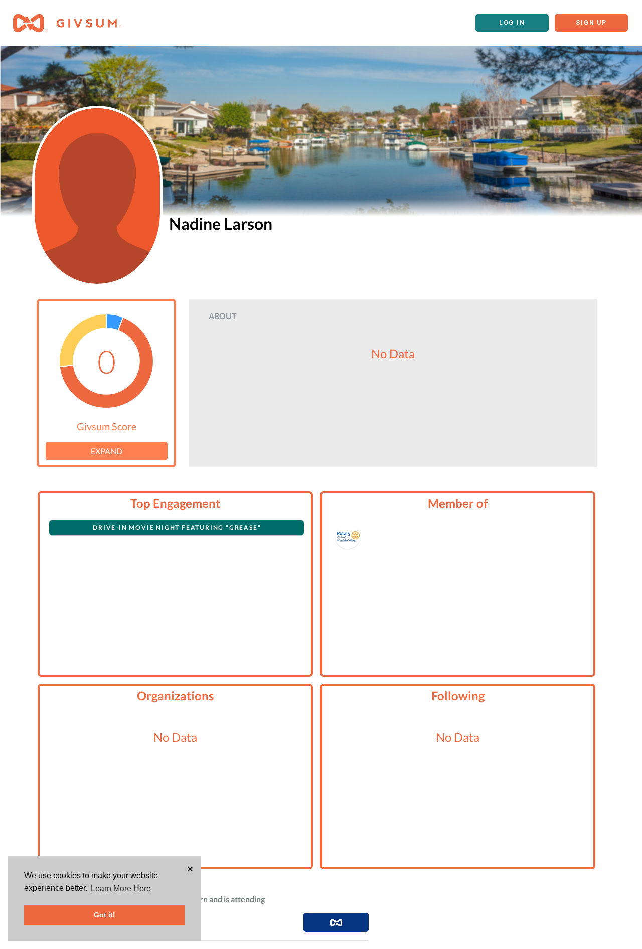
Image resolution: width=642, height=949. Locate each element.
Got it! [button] (104, 915)
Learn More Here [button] (121, 888)
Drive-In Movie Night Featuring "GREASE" (177, 527)
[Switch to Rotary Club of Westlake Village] (347, 536)
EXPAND (106, 451)
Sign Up (591, 22)
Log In (512, 22)
